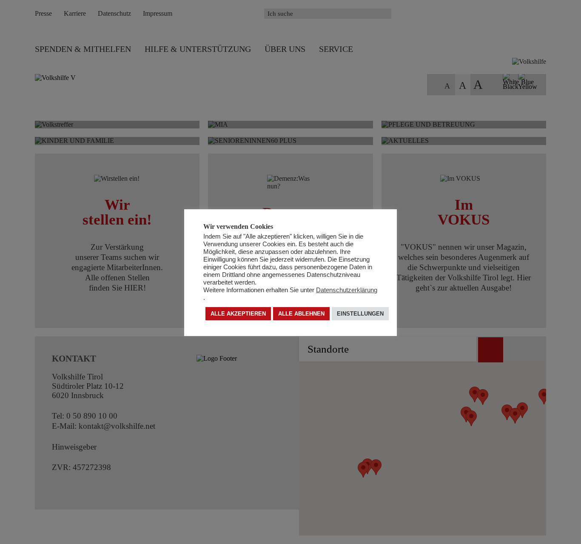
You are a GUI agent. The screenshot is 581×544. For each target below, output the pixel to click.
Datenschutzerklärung (346, 290)
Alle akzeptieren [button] (238, 314)
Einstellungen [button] (360, 314)
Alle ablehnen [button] (301, 314)
